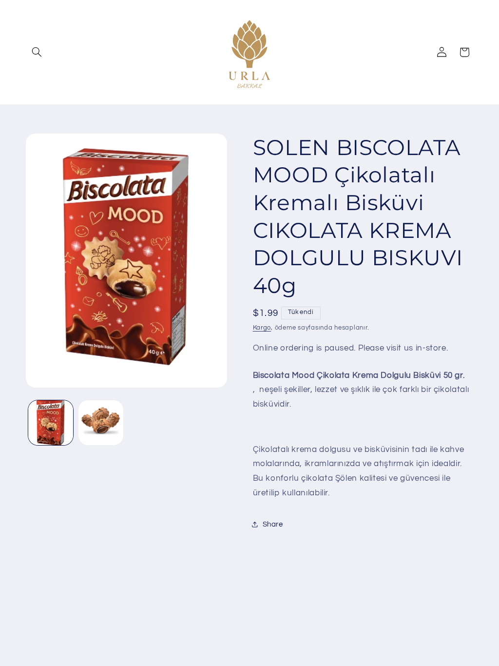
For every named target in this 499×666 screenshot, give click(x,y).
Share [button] (273, 524)
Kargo (262, 328)
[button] (37, 52)
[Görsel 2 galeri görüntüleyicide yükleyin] (100, 422)
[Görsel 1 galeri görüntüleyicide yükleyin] (50, 422)
